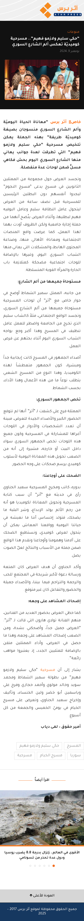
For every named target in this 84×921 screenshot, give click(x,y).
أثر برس (59, 122)
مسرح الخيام (51, 756)
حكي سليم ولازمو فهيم (39, 746)
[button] (4, 828)
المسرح (74, 746)
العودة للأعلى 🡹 (42, 896)
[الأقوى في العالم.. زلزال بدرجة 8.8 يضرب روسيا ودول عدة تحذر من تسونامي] (42, 818)
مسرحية (47, 670)
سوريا (75, 756)
